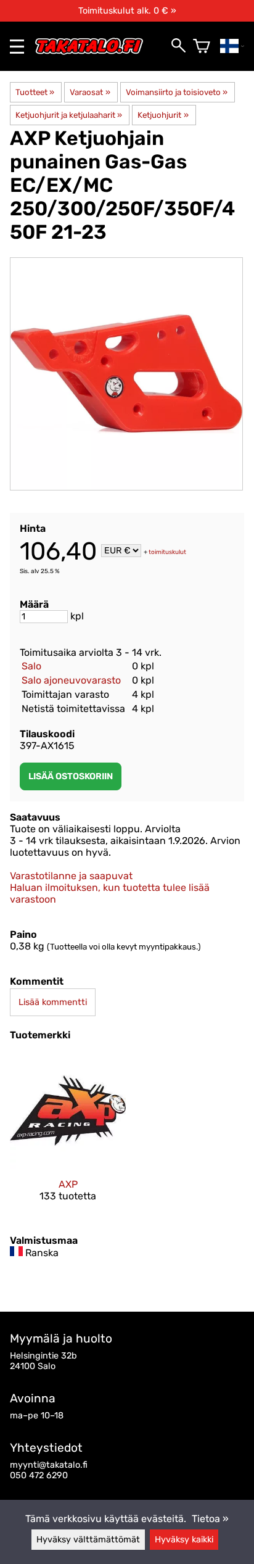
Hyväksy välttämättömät (88, 1539)
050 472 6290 (39, 1475)
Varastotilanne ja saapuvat (71, 876)
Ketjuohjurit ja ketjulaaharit (68, 115)
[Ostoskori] (201, 46)
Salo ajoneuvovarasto (71, 680)
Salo (31, 666)
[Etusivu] (94, 52)
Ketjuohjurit (162, 115)
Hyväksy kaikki (184, 1539)
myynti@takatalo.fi (49, 1465)
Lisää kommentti (52, 1002)
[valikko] (17, 46)
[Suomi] (232, 46)
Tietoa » (210, 1519)
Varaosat (90, 92)
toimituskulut (167, 551)
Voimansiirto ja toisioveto (176, 92)
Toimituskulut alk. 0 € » (127, 11)
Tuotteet (34, 92)
